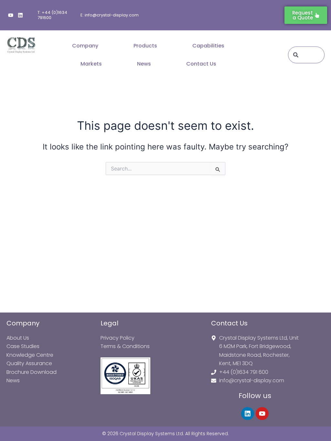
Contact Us (201, 63)
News (144, 63)
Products (145, 45)
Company (85, 45)
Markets (91, 63)
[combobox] (306, 54)
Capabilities (208, 45)
